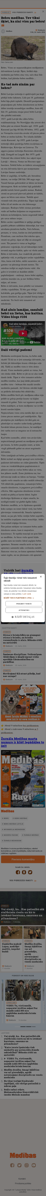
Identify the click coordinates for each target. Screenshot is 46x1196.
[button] (23, 598)
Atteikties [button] (24, 610)
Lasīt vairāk (26, 594)
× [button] (41, 577)
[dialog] (23, 598)
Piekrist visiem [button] (23, 604)
